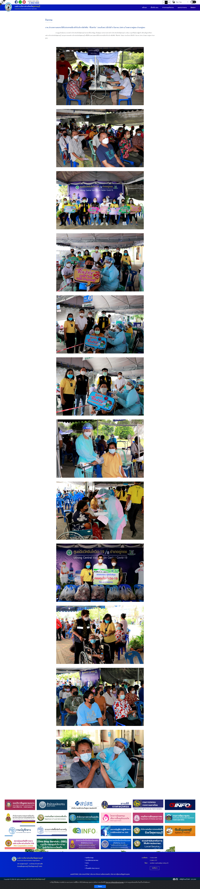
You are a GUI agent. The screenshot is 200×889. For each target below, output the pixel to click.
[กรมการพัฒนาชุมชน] (180, 817)
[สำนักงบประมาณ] (52, 804)
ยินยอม (100, 886)
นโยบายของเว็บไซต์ (84, 874)
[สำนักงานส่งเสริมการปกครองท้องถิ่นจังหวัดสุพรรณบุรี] (148, 831)
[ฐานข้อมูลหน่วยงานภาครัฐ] (180, 804)
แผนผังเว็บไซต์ (74, 874)
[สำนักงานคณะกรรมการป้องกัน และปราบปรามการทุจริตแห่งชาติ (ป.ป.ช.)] (20, 817)
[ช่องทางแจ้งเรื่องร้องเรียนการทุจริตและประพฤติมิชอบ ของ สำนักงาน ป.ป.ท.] (116, 844)
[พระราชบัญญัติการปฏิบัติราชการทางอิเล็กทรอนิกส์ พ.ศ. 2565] (116, 831)
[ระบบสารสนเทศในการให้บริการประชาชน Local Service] (148, 844)
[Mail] (24, 2)
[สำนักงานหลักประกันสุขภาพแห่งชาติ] (84, 804)
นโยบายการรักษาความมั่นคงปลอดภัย (100, 874)
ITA (86, 865)
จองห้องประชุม (89, 858)
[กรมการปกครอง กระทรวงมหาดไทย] (148, 804)
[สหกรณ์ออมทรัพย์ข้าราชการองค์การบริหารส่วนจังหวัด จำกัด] (20, 844)
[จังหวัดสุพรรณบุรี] (180, 831)
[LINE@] (20, 2)
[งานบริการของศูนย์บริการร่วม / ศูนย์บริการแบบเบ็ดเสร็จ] (52, 844)
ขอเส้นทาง (154, 868)
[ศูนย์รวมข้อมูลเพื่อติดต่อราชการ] (84, 831)
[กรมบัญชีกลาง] (20, 831)
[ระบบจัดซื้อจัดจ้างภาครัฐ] (52, 831)
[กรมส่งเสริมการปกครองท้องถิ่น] (52, 817)
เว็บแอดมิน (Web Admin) (93, 868)
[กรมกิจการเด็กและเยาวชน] (148, 817)
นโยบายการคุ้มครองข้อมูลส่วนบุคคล (120, 874)
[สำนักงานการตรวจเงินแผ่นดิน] (84, 817)
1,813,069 (193, 879)
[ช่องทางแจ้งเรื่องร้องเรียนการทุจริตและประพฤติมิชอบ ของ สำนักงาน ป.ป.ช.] (84, 844)
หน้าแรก (144, 7)
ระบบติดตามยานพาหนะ (92, 860)
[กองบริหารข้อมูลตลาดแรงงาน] (20, 804)
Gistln (87, 863)
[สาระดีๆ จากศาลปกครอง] (116, 804)
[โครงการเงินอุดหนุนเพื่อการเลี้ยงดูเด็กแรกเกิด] (116, 817)
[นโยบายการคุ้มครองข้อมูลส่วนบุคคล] (174, 879)
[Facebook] (16, 2)
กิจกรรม (48, 20)
